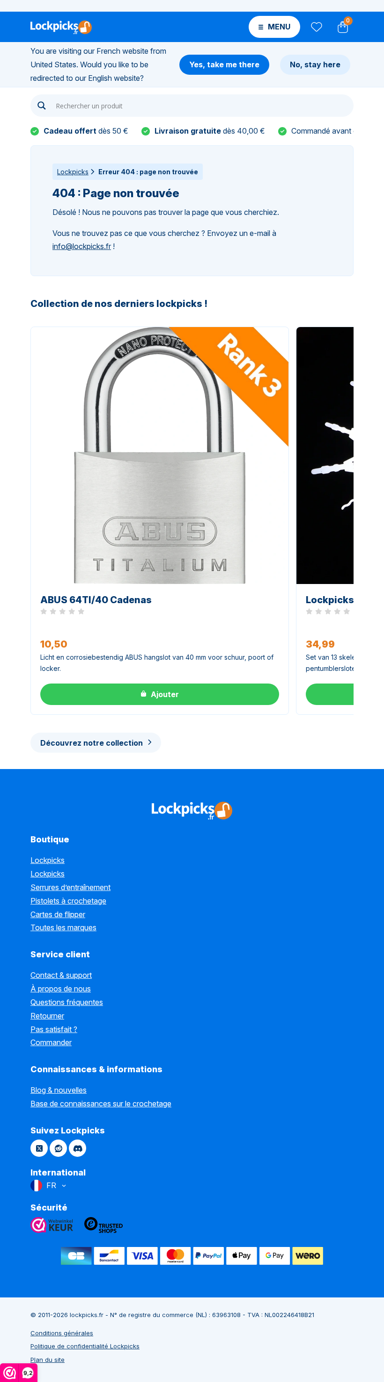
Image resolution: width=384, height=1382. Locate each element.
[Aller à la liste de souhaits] (316, 27)
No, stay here (315, 64)
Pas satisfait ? (53, 1029)
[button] (159, 694)
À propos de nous (60, 988)
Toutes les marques (63, 927)
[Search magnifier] (42, 105)
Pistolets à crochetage (68, 900)
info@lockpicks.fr (81, 246)
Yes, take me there (224, 64)
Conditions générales (61, 1333)
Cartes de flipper (57, 914)
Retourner (47, 1015)
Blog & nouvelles (58, 1090)
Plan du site (47, 1359)
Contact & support (61, 975)
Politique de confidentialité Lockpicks (85, 1346)
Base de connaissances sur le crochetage (100, 1103)
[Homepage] (61, 27)
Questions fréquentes (66, 1002)
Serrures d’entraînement (70, 887)
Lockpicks (73, 172)
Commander (51, 1042)
